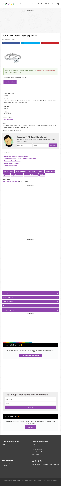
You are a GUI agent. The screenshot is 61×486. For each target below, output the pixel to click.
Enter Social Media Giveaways (12, 161)
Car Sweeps (40, 171)
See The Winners (36, 446)
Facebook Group (6, 463)
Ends (38, 3)
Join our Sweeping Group (38, 451)
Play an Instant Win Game (11, 163)
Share (6, 43)
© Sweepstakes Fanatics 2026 (12, 480)
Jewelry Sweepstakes (12, 181)
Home (21, 3)
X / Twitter (4, 465)
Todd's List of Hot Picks (10, 165)
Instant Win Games (46, 3)
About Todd (34, 444)
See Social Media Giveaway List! (30, 355)
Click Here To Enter (10, 82)
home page (52, 70)
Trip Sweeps (6, 175)
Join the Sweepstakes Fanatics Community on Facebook (20, 158)
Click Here (30, 427)
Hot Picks (42, 175)
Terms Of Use (32, 480)
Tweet (26, 43)
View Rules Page (8, 119)
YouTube (4, 468)
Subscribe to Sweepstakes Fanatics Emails (16, 156)
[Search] (58, 4)
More (53, 3)
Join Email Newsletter (37, 449)
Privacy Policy (24, 480)
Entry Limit (27, 3)
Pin (45, 43)
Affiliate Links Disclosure (43, 480)
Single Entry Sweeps (17, 175)
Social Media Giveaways (31, 175)
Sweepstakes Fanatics (43, 70)
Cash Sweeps (31, 171)
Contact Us (4, 444)
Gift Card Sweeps (50, 171)
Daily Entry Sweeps (8, 171)
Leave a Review (35, 454)
